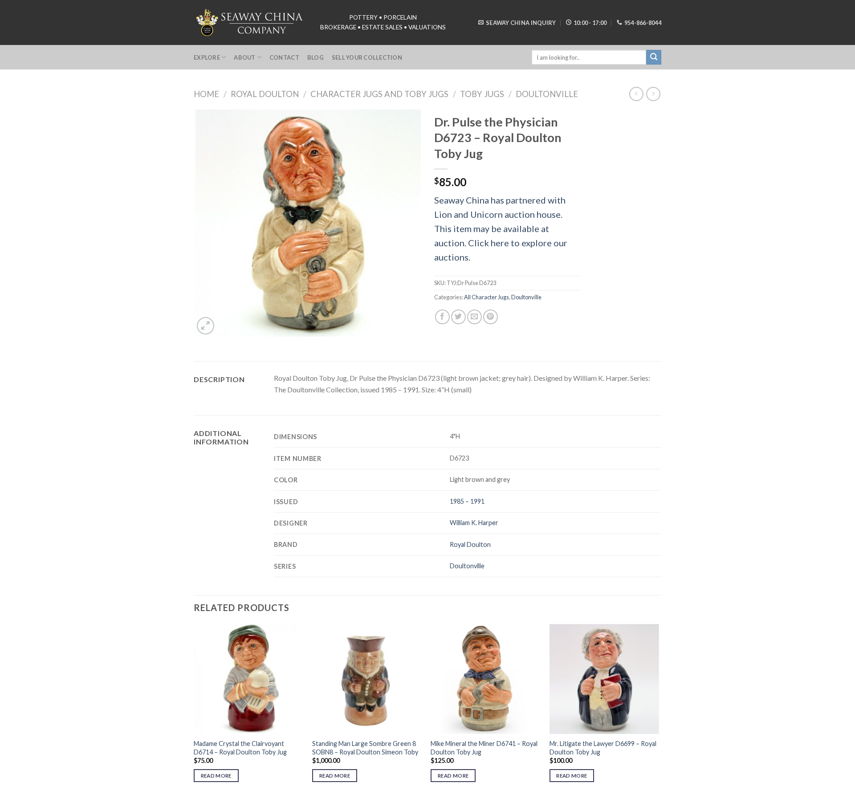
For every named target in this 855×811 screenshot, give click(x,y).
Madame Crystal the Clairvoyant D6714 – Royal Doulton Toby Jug (240, 748)
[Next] (658, 711)
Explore (207, 57)
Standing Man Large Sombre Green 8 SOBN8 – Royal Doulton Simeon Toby (365, 748)
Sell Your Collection (367, 57)
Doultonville (547, 94)
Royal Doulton (265, 94)
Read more (216, 775)
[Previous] (194, 711)
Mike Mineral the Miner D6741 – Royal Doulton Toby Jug (484, 748)
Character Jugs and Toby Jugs (379, 94)
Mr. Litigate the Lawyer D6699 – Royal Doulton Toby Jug (603, 748)
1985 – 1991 (467, 501)
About (244, 57)
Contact (284, 57)
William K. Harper (474, 522)
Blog (315, 57)
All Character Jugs (486, 297)
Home (206, 94)
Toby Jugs (482, 94)
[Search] (653, 57)
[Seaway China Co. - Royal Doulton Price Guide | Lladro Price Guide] (250, 22)
